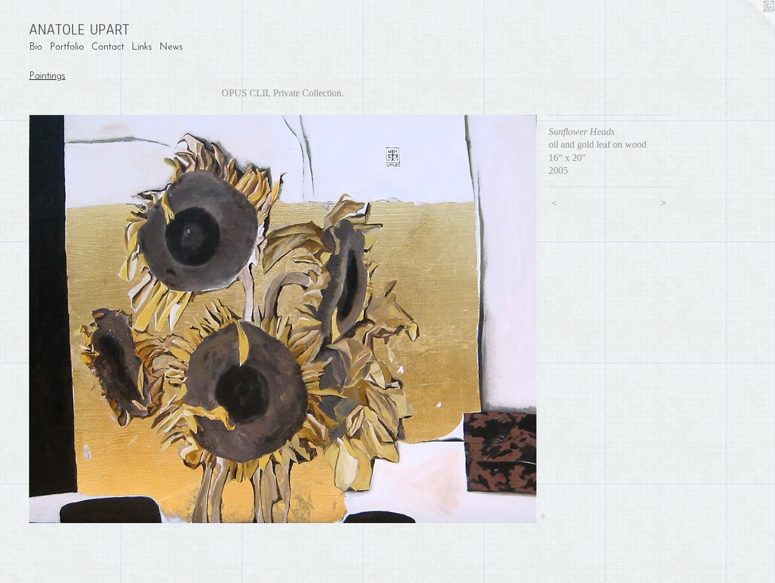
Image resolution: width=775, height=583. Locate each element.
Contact (107, 47)
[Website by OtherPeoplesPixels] (751, 24)
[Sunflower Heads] (282, 319)
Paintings (47, 76)
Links (141, 47)
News (171, 47)
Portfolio (67, 47)
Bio (35, 47)
